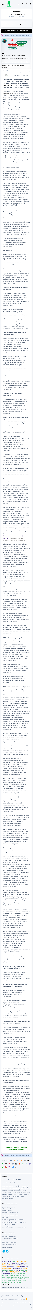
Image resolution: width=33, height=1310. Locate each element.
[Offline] (6, 42)
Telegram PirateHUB (8, 1224)
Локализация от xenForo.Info (8, 1306)
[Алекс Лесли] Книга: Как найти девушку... (14, 55)
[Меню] (2, 3)
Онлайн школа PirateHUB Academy (14, 1222)
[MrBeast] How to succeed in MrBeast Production (15, 59)
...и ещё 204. (5, 1284)
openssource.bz (8, 93)
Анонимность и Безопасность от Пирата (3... (15, 62)
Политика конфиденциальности (10, 1299)
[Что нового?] (22, 4)
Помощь (22, 1299)
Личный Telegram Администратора (14, 1227)
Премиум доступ (7, 1210)
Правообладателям (8, 1208)
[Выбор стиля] (30, 4)
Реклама (5, 1217)
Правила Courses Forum (10, 1212)
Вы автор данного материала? (16, 72)
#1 (29, 72)
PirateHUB (5, 1296)
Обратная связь (25, 1296)
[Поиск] (26, 4)
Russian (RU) (16, 1296)
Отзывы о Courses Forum (10, 1215)
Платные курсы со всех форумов (13, 1220)
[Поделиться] (27, 72)
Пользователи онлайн (10, 1258)
